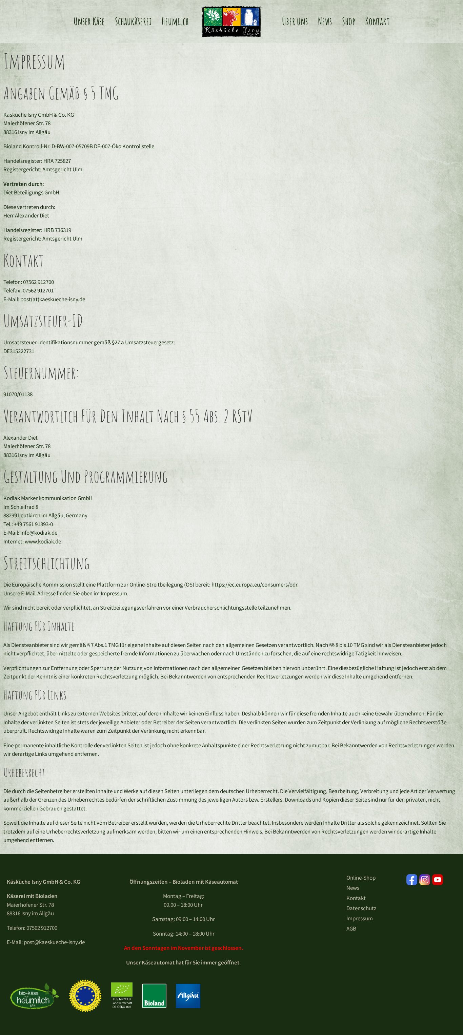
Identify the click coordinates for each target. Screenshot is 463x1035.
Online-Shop (361, 877)
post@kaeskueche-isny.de (54, 942)
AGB (351, 928)
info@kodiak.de (38, 532)
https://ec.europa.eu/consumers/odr (254, 584)
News (352, 887)
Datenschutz (361, 908)
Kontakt (356, 898)
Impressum (359, 918)
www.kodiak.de (43, 541)
